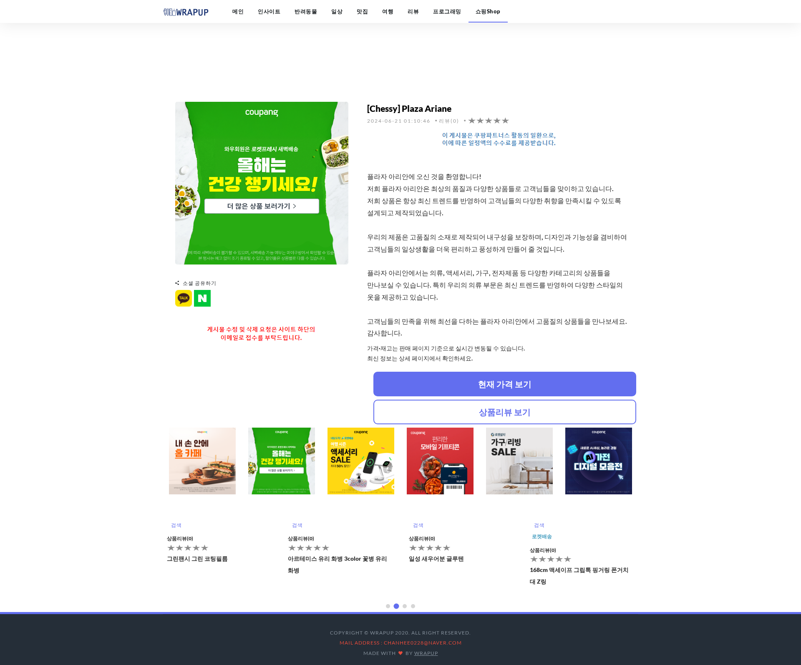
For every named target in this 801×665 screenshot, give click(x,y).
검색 (176, 525)
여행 (387, 11)
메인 (238, 11)
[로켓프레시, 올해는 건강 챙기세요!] (262, 182)
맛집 (362, 11)
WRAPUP (426, 653)
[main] (186, 11)
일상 (337, 11)
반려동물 (306, 11)
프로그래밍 (447, 11)
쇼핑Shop (488, 11)
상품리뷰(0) (180, 538)
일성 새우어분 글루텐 (315, 558)
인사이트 (269, 11)
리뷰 (413, 11)
